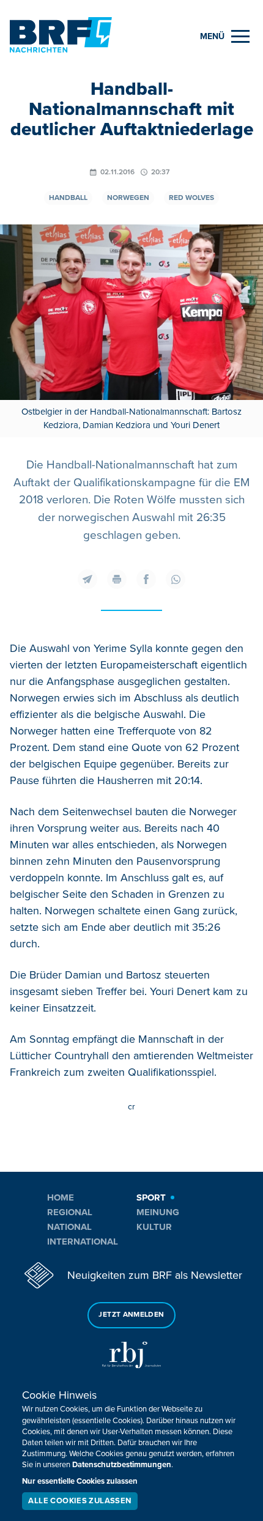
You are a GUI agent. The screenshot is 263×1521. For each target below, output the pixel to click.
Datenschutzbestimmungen (121, 1465)
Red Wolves (191, 197)
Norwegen (128, 197)
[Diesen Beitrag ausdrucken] (117, 579)
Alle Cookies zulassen (79, 1501)
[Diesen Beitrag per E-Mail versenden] (87, 579)
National (69, 1226)
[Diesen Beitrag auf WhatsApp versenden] (175, 579)
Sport (151, 1197)
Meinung (157, 1212)
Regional (69, 1212)
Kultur (154, 1226)
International (82, 1241)
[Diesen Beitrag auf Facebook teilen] (146, 579)
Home (60, 1197)
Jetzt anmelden (131, 1314)
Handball (68, 197)
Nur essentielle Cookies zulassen (80, 1481)
